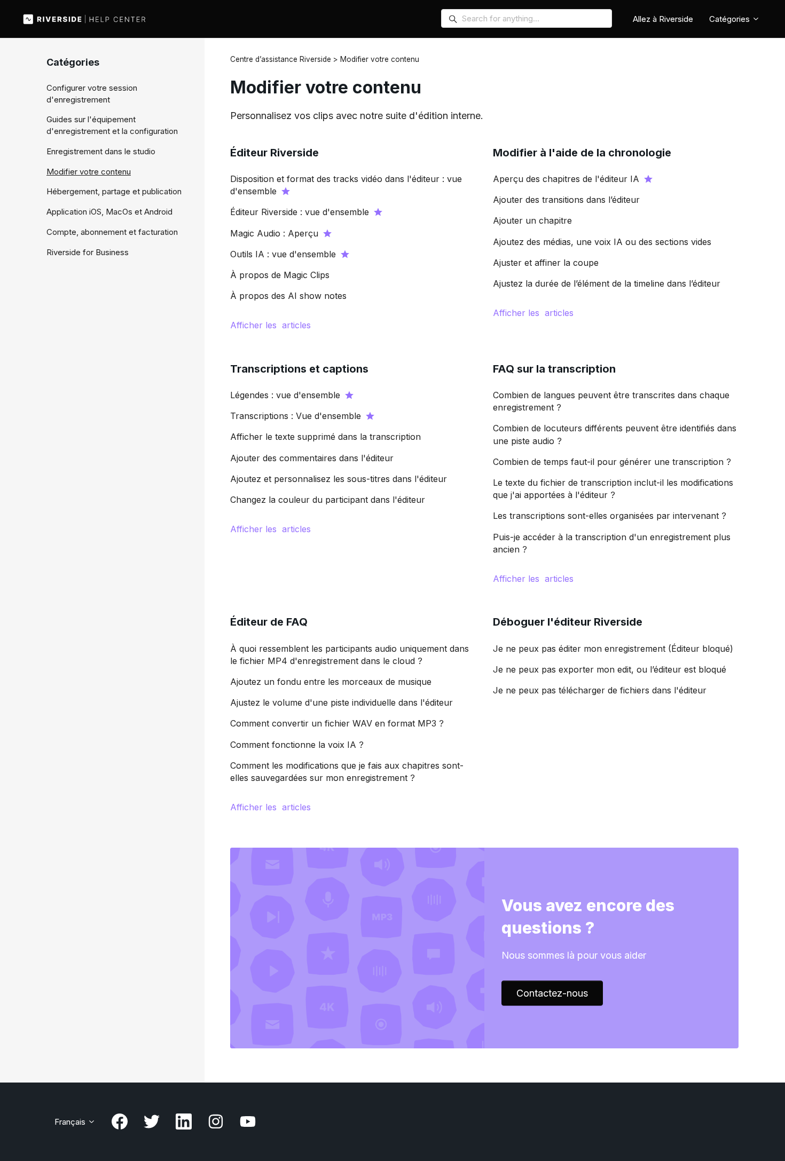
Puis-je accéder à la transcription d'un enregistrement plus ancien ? (612, 543)
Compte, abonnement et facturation (112, 232)
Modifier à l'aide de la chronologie (582, 152)
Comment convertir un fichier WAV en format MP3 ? (337, 723)
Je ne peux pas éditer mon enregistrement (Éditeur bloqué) (613, 648)
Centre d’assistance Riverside (280, 59)
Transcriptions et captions (299, 368)
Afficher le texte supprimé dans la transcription (325, 436)
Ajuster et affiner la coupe (546, 262)
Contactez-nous (552, 993)
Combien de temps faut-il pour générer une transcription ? (612, 461)
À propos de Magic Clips (279, 275)
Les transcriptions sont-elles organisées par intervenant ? (609, 515)
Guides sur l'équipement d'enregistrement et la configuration (112, 125)
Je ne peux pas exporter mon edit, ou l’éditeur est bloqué (609, 669)
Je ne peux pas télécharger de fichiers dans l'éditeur (599, 690)
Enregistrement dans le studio (100, 151)
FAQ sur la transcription (554, 368)
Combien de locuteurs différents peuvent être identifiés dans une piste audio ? (614, 434)
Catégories (730, 19)
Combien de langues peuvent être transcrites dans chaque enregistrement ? (611, 401)
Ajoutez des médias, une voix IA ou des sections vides (602, 241)
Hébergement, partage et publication (114, 191)
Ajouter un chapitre (532, 220)
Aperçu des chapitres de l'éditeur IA (566, 178)
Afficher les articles (270, 325)
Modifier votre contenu (88, 172)
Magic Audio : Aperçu (274, 233)
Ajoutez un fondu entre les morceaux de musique (330, 681)
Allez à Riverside (663, 19)
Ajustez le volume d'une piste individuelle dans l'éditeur (341, 702)
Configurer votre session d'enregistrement (91, 94)
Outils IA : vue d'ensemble (283, 254)
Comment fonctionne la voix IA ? (297, 744)
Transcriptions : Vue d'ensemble (295, 415)
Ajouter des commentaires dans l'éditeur (312, 458)
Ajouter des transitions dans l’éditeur (566, 199)
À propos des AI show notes (288, 295)
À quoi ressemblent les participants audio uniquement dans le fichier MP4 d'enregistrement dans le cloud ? (349, 654)
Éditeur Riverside (274, 152)
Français (71, 1122)
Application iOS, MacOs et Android (109, 212)
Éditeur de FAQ (269, 621)
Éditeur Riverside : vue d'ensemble (299, 212)
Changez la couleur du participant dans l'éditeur (327, 499)
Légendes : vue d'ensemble (285, 395)
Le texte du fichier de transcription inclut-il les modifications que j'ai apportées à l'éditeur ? (613, 488)
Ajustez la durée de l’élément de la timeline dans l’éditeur (606, 283)
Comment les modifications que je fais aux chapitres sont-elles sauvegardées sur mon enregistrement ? (347, 771)
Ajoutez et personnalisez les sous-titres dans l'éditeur (338, 478)
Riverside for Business (87, 252)
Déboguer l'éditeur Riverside (567, 621)
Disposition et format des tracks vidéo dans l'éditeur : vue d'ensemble (346, 184)
